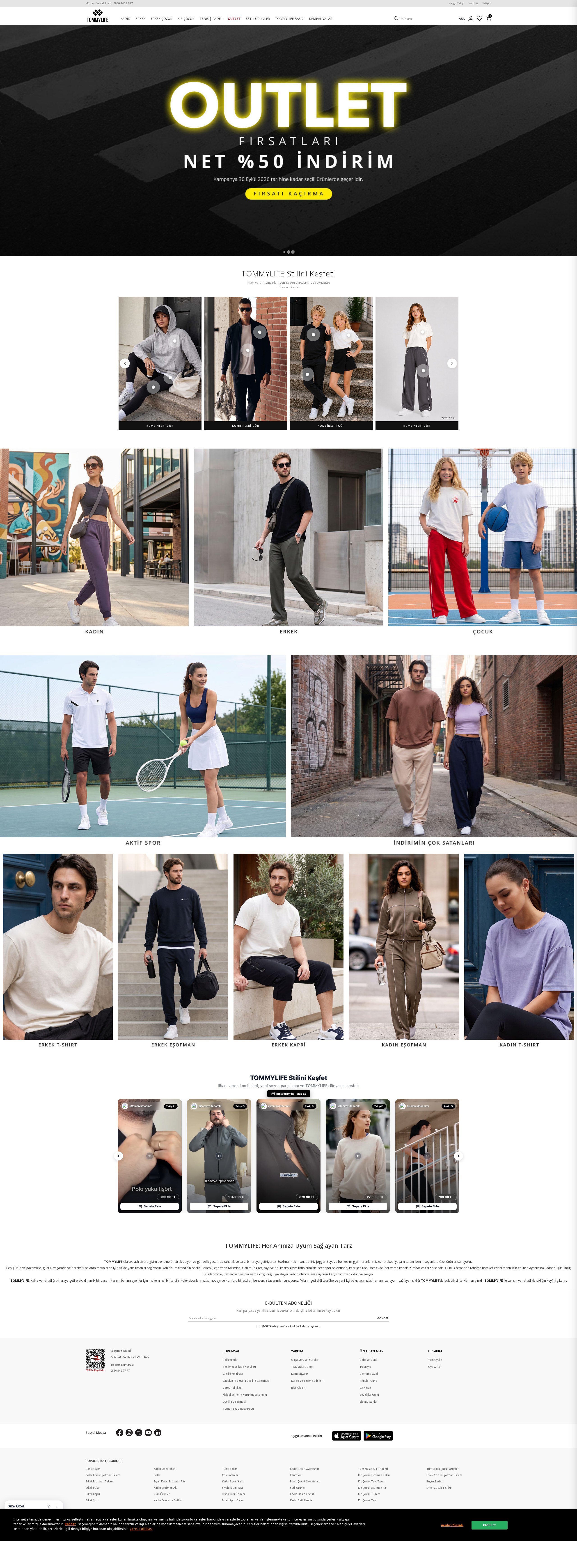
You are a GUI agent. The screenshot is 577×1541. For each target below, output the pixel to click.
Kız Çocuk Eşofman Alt (372, 1488)
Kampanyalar (299, 1374)
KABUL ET (489, 1525)
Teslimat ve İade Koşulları (239, 1367)
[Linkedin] (157, 1432)
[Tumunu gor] (49, 1506)
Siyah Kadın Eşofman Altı (169, 1481)
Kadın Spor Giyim (233, 1481)
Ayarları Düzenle (452, 1525)
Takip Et (170, 1106)
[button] (284, 252)
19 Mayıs (365, 1367)
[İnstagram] (129, 1432)
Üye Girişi (434, 1367)
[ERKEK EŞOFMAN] (173, 952)
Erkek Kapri (93, 1494)
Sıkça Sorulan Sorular (304, 1360)
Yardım (473, 3)
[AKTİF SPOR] (143, 752)
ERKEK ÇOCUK (161, 19)
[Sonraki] (452, 363)
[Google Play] (378, 1436)
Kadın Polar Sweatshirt (304, 1469)
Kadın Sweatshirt (164, 1469)
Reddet (70, 1524)
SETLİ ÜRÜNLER (258, 19)
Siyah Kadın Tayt (232, 1488)
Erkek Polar (93, 1488)
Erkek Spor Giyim (233, 1500)
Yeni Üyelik (435, 1360)
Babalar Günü (368, 1360)
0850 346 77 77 (120, 1370)
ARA (462, 19)
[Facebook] (119, 1432)
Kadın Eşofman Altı (165, 1488)
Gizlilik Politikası (233, 1374)
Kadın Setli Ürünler (302, 1500)
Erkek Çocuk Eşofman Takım (444, 1475)
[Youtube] (148, 1432)
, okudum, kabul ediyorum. (291, 1326)
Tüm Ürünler (162, 1494)
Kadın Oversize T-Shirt (168, 1500)
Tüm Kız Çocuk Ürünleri (373, 1469)
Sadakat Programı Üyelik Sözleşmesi (246, 1381)
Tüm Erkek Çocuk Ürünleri (442, 1469)
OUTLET (234, 19)
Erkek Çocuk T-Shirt (438, 1488)
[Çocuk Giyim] (482, 543)
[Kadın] (94, 543)
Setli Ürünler (298, 1488)
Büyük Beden (434, 1481)
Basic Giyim (93, 1469)
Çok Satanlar (230, 1475)
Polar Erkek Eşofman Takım (103, 1475)
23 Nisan (365, 1388)
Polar (157, 1475)
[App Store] (346, 1436)
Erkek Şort (92, 1500)
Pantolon (296, 1475)
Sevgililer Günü (369, 1395)
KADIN (125, 19)
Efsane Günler (369, 1402)
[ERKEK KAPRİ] (288, 952)
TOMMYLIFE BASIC (289, 19)
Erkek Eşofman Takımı (99, 1481)
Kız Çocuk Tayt (367, 1500)
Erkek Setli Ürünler (233, 1494)
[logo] (98, 15)
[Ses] (149, 1156)
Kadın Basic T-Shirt (302, 1494)
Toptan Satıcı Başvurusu (238, 1409)
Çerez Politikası (141, 1529)
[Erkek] (288, 543)
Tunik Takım (230, 1469)
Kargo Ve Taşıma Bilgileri (307, 1381)
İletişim (486, 3)
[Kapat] (57, 1506)
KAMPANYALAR (320, 19)
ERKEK (140, 19)
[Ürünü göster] (174, 341)
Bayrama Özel (369, 1374)
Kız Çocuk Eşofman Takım (374, 1475)
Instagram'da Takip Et (291, 1093)
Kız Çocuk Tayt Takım (371, 1481)
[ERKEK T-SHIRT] (58, 952)
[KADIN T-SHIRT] (519, 952)
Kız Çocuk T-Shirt (369, 1494)
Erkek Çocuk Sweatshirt (305, 1481)
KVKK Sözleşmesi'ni (274, 1326)
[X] (138, 1432)
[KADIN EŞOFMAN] (404, 952)
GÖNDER (383, 1318)
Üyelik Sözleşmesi (234, 1402)
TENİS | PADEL (211, 19)
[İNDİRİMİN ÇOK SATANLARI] (434, 752)
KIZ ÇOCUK (186, 19)
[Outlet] (288, 140)
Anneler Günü (368, 1381)
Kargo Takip (456, 3)
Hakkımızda (230, 1360)
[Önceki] (125, 363)
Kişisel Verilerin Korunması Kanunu (245, 1395)
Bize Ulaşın (298, 1388)
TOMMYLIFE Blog (302, 1367)
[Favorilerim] (479, 19)
